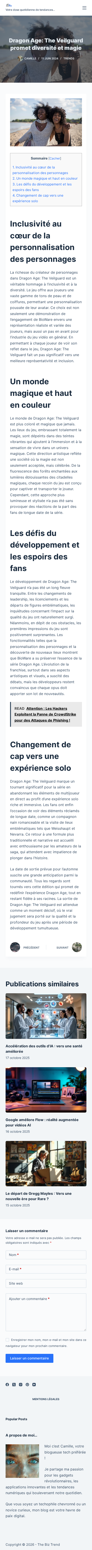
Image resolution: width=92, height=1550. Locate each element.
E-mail (15, 1269)
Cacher (55, 158)
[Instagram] (20, 1384)
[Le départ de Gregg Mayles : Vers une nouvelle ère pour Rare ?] (46, 1164)
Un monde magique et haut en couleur (45, 178)
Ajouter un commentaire (29, 1299)
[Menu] (84, 8)
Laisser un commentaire (29, 1358)
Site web (16, 1283)
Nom (14, 1255)
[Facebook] (7, 1384)
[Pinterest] (27, 1384)
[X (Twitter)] (14, 1384)
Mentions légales (45, 1399)
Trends (68, 58)
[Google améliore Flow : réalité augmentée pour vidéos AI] (46, 1090)
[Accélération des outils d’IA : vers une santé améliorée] (46, 1016)
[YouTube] (34, 1384)
